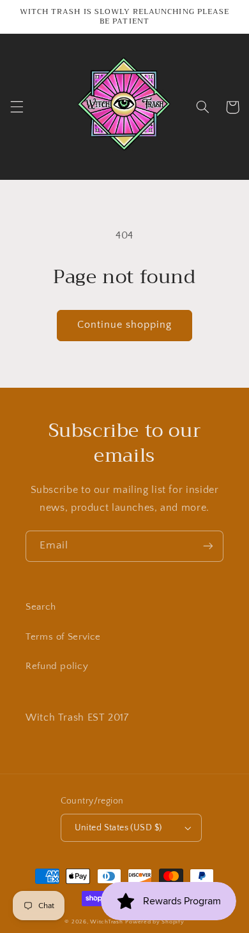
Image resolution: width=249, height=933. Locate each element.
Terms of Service (63, 637)
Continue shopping (124, 325)
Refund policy (57, 666)
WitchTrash (106, 922)
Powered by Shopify (154, 922)
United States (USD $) (118, 828)
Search (41, 607)
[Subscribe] (208, 546)
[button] (16, 107)
